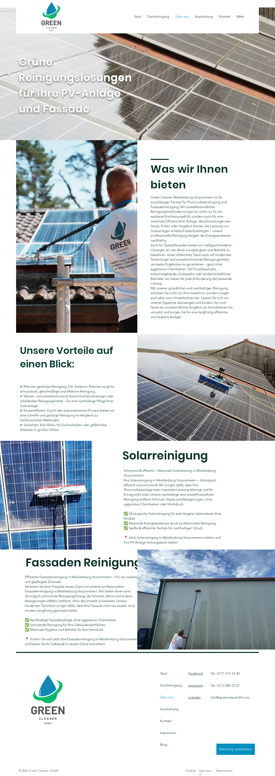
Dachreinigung (171, 685)
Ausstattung (169, 709)
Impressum (168, 733)
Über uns (166, 697)
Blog (163, 745)
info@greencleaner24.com (230, 697)
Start (163, 673)
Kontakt (166, 721)
